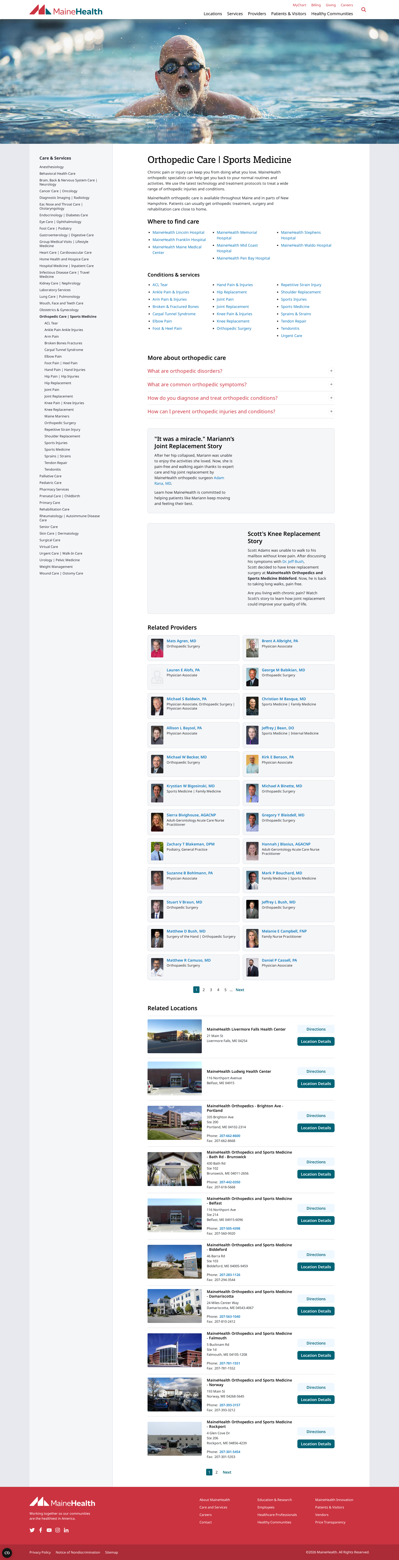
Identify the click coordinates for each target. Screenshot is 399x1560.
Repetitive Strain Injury (62, 429)
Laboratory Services (55, 290)
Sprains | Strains (57, 456)
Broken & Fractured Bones (176, 306)
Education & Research (274, 1499)
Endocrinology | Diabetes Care (63, 215)
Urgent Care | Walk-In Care (60, 553)
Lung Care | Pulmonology (59, 296)
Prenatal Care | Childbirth (59, 496)
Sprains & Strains (296, 313)
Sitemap (111, 1552)
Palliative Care (50, 476)
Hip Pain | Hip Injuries (61, 376)
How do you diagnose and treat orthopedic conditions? (212, 397)
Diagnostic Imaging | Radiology (64, 197)
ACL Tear (51, 323)
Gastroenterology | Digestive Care (66, 235)
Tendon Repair (55, 462)
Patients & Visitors (288, 13)
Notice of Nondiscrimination (78, 1552)
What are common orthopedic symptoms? (197, 384)
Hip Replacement (57, 383)
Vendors (322, 1514)
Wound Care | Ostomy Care (61, 573)
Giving (331, 5)
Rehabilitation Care (54, 509)
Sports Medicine (57, 449)
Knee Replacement (59, 409)
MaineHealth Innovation (334, 1499)
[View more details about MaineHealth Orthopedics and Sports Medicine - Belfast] (175, 1215)
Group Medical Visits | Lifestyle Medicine (63, 243)
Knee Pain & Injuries (234, 313)
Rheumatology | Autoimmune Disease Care (69, 518)
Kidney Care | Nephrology (59, 283)
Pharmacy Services (54, 489)
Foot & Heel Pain (167, 328)
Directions (321, 1029)
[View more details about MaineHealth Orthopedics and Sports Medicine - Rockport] (175, 1439)
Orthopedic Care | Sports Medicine (67, 316)
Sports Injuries (56, 442)
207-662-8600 (229, 1135)
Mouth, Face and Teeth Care (61, 303)
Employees (266, 1507)
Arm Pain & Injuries (170, 299)
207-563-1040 (229, 1316)
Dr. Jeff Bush (293, 561)
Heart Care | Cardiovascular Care (65, 252)
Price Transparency (330, 1522)
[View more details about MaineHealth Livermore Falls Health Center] (175, 1036)
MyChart (299, 5)
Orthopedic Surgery (60, 423)
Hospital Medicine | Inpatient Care (66, 265)
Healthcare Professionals (277, 1514)
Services (235, 13)
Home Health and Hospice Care (64, 259)
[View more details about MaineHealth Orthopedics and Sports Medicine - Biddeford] (175, 1262)
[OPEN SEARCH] (363, 9)
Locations (213, 13)
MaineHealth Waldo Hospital (306, 245)
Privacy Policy (40, 1552)
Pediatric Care (50, 482)
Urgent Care (291, 335)
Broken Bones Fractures (63, 343)
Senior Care (48, 526)
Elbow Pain (53, 356)
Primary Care (49, 502)
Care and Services (213, 1507)
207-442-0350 (229, 1182)
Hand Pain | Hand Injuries (64, 369)
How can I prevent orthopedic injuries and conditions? (211, 411)
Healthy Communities (332, 13)
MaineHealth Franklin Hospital (179, 239)
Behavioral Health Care (57, 173)
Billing (316, 5)
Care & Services (55, 158)
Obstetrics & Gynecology (59, 310)
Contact (206, 1522)
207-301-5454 (229, 1451)
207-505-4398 (229, 1228)
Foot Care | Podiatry (55, 228)
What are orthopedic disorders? (185, 370)
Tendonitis (52, 469)
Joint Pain (51, 389)
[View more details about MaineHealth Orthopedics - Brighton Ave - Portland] (175, 1123)
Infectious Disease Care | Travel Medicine (64, 274)
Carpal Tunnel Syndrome (63, 349)
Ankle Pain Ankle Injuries (63, 329)
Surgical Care (49, 540)
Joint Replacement (58, 396)
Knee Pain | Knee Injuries (64, 403)
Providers (257, 13)
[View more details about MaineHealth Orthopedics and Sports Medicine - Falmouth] (175, 1350)
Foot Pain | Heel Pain (61, 363)
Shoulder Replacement (62, 436)
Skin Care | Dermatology (59, 533)
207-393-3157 (229, 1405)
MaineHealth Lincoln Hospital (178, 232)
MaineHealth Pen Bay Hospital (243, 258)
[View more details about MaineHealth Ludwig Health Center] (175, 1078)
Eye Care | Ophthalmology (60, 221)
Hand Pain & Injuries (235, 284)
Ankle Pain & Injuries (171, 291)
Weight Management (56, 566)
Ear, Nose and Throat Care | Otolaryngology (61, 206)
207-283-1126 (229, 1274)
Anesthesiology (51, 167)
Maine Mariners (56, 416)
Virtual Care (48, 546)
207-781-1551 (229, 1363)
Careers (347, 5)
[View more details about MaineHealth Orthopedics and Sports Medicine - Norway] (175, 1394)
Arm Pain (51, 336)
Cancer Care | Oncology (58, 191)
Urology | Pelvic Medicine (59, 560)
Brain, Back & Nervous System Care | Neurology (68, 182)
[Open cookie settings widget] (7, 1553)
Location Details (318, 1041)
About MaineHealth (215, 1499)
